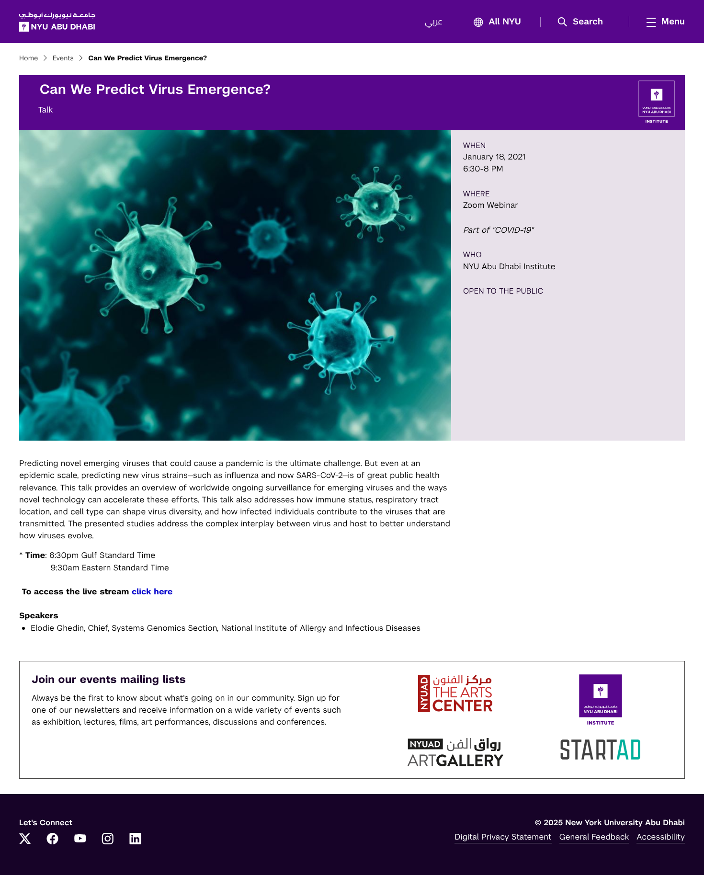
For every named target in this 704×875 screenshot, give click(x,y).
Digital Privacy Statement (502, 836)
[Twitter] (25, 839)
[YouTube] (80, 839)
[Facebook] (53, 839)
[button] (583, 22)
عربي (434, 22)
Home (28, 58)
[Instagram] (108, 839)
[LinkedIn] (136, 839)
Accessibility (660, 836)
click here (152, 591)
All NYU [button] (504, 22)
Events (63, 58)
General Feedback (594, 836)
